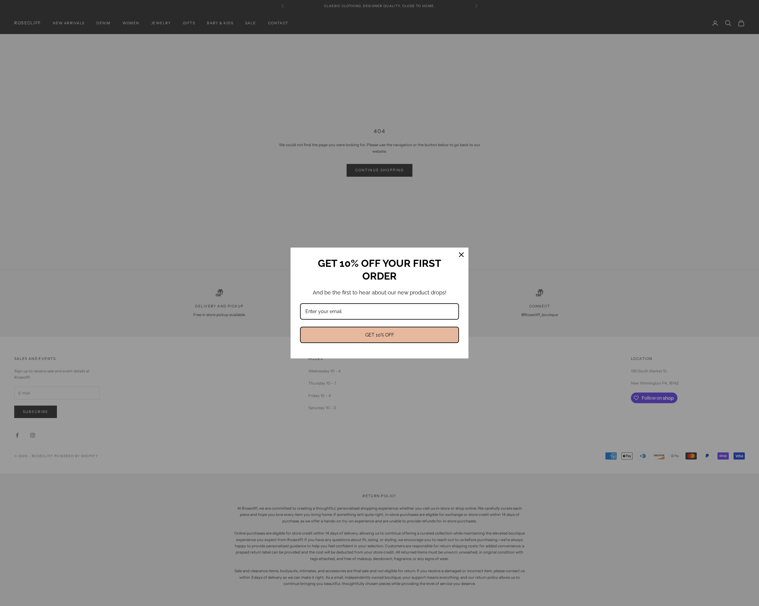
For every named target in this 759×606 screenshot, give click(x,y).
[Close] (461, 255)
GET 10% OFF (379, 335)
